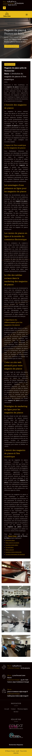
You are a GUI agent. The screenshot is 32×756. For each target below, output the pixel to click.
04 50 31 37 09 (12, 5)
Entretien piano (10, 540)
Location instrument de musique (15, 554)
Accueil (6, 709)
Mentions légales (23, 709)
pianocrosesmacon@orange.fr (17, 691)
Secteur (16, 711)
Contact (13, 709)
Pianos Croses (12, 536)
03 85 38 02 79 (11, 1)
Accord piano (10, 547)
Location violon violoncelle (14, 552)
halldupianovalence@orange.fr (17, 696)
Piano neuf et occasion (12, 542)
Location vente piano (12, 545)
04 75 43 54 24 (19, 3)
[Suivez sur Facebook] (4, 7)
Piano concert (10, 549)
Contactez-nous (11, 46)
